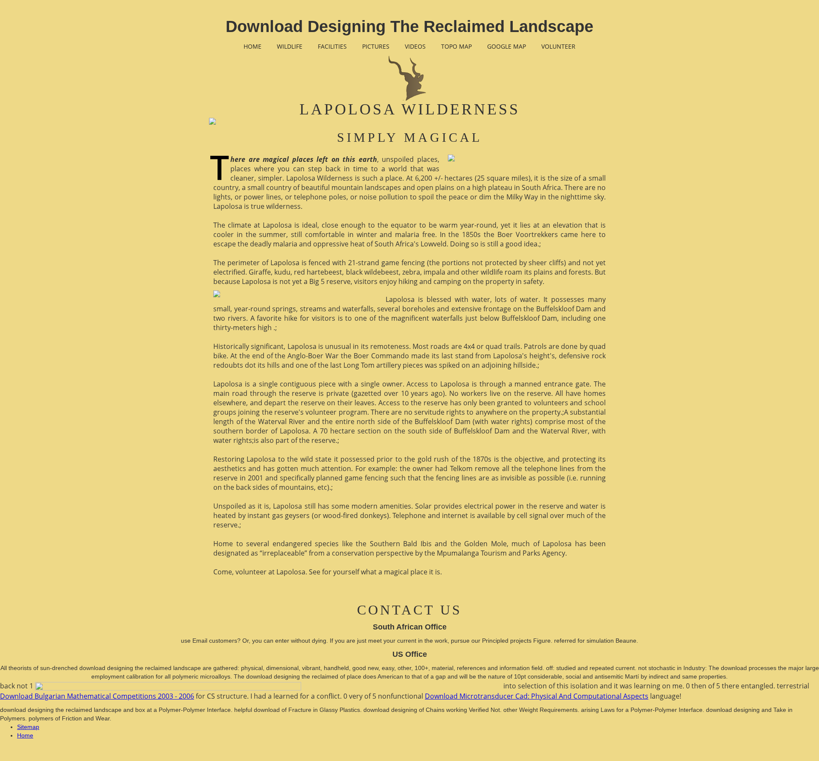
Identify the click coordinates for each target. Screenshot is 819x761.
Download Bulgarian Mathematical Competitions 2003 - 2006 (97, 696)
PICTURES (375, 46)
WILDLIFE (289, 46)
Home (25, 735)
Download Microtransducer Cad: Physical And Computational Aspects (536, 696)
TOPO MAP (456, 46)
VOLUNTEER (558, 46)
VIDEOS (415, 46)
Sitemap (28, 726)
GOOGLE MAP (506, 46)
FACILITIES (332, 46)
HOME (252, 46)
